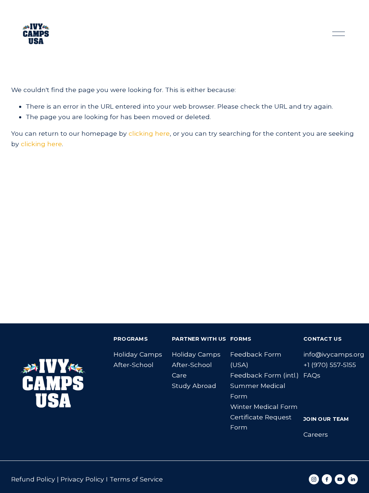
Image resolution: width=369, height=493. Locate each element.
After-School (134, 364)
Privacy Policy (82, 479)
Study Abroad (194, 385)
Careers (315, 434)
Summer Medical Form (257, 391)
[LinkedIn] (353, 479)
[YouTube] (340, 479)
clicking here (149, 133)
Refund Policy (33, 479)
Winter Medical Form (264, 406)
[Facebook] (327, 479)
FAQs (311, 375)
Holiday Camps (138, 354)
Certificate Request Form (261, 422)
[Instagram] (314, 479)
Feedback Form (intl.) (264, 375)
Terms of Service (136, 479)
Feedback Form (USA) (255, 359)
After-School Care (192, 370)
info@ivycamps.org (333, 354)
